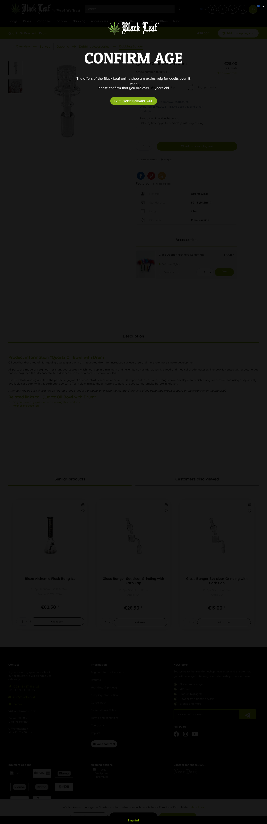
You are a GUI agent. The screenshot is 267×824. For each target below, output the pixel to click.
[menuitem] (259, 3)
